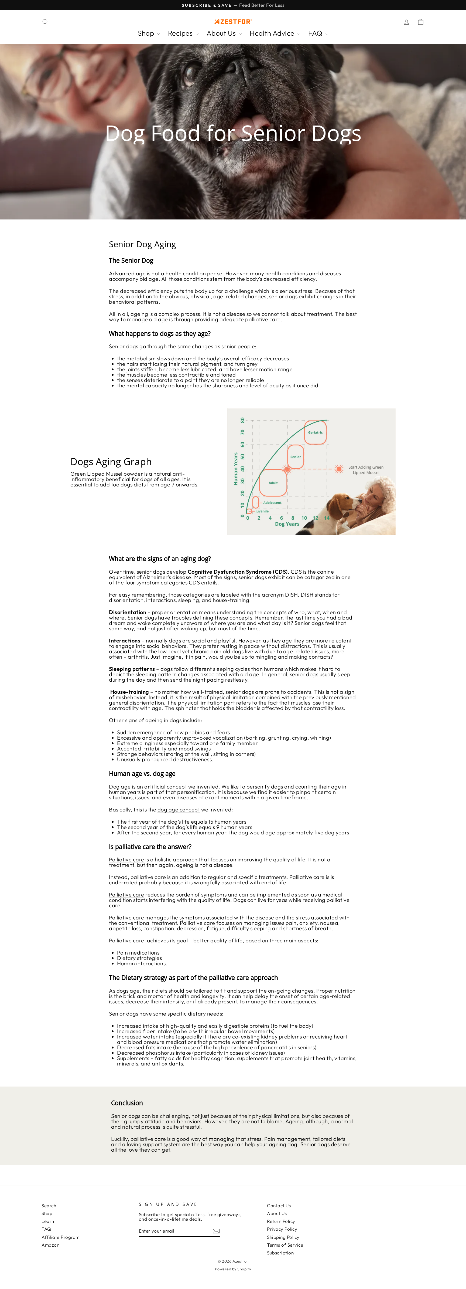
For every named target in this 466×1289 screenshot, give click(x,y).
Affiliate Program (61, 1237)
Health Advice (273, 33)
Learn (48, 1221)
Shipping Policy (283, 1237)
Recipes (181, 33)
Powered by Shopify (233, 1269)
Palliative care (126, 859)
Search (49, 1205)
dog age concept (178, 809)
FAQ (316, 33)
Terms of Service (285, 1245)
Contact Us (279, 1205)
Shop (147, 33)
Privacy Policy (282, 1229)
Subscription (280, 1253)
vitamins (344, 1058)
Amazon (50, 1245)
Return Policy (281, 1221)
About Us (222, 33)
